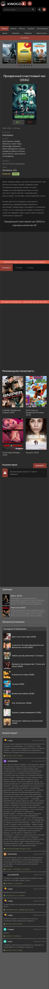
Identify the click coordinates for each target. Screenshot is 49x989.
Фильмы (22, 28)
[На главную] (10, 3)
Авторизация (23, 3)
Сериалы (31, 28)
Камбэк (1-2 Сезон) (14, 884)
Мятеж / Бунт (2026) (14, 756)
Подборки (28, 33)
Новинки (13, 28)
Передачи (16, 33)
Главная (4, 28)
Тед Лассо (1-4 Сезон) (15, 896)
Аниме (4, 33)
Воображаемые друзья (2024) (18, 849)
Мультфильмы (42, 28)
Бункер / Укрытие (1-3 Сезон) (18, 869)
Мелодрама (7, 170)
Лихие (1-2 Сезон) (13, 936)
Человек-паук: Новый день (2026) (20, 910)
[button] (17, 65)
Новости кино (41, 33)
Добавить (40, 466)
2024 (15, 170)
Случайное (24, 38)
